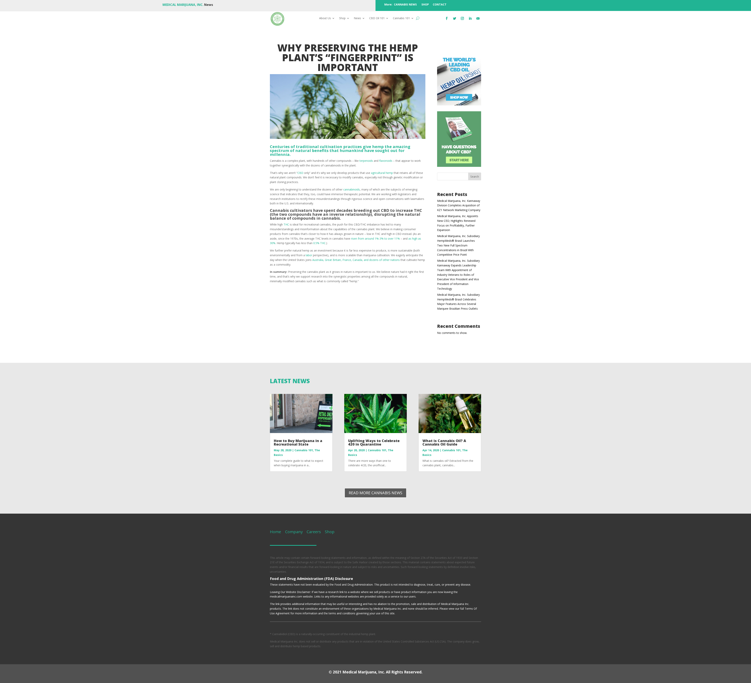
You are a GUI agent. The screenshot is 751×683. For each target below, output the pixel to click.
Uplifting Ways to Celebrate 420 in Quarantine (374, 442)
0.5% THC (319, 243)
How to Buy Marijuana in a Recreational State (298, 442)
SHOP (425, 4)
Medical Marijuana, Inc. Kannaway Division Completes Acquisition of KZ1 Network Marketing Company (458, 205)
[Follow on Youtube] (478, 18)
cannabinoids (351, 189)
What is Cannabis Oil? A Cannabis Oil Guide (444, 442)
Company (293, 531)
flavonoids (385, 161)
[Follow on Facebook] (447, 18)
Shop (342, 18)
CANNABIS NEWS (405, 4)
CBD (300, 173)
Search (474, 176)
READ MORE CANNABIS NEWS (375, 492)
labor (309, 255)
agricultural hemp (382, 173)
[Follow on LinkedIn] (470, 18)
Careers (314, 531)
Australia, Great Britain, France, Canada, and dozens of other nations (356, 260)
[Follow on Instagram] (462, 18)
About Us (325, 18)
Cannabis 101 (401, 18)
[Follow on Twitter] (454, 18)
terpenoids (366, 161)
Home (275, 531)
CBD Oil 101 (377, 18)
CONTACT (439, 4)
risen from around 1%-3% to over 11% (375, 238)
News (357, 18)
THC (286, 224)
